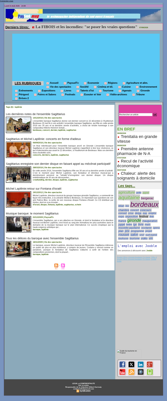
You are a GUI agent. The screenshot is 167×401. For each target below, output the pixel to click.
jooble (119, 261)
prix (127, 231)
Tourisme (107, 90)
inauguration (149, 220)
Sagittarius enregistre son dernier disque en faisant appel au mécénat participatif (58, 163)
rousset (123, 234)
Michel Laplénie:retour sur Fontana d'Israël (33, 188)
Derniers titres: (17, 27)
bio (127, 205)
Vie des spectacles (60, 86)
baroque (36, 229)
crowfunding (38, 180)
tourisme (135, 238)
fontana (51, 205)
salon (134, 234)
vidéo (144, 238)
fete (152, 216)
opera (156, 227)
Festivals (69, 94)
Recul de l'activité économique (135, 163)
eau (145, 213)
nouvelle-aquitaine (129, 227)
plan (120, 231)
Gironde (145, 90)
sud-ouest (151, 234)
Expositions (48, 90)
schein (78, 205)
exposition (131, 216)
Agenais (126, 90)
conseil (122, 213)
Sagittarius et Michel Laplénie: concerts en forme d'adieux (43, 139)
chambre (123, 210)
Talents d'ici (87, 90)
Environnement (148, 86)
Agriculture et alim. (137, 82)
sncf (141, 234)
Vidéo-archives (118, 94)
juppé (121, 224)
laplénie (61, 130)
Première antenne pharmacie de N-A (135, 151)
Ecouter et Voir (92, 94)
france (122, 220)
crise (131, 213)
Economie (93, 82)
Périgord (23, 94)
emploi (152, 213)
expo (121, 216)
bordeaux (37, 130)
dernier (54, 130)
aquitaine (129, 197)
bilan (121, 205)
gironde (134, 220)
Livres (67, 90)
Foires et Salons (46, 94)
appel (146, 192)
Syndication (85, 391)
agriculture (126, 192)
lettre (129, 224)
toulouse (123, 238)
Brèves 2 (23, 98)
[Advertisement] (86, 56)
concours (145, 210)
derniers (46, 155)
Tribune (140, 94)
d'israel (36, 205)
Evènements (25, 90)
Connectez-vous (6, 1)
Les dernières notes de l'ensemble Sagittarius (35, 114)
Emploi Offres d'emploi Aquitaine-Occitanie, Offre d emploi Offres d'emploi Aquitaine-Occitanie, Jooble (137, 258)
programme (137, 231)
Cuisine (126, 86)
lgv (135, 224)
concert (46, 130)
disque (56, 180)
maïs (147, 224)
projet (148, 231)
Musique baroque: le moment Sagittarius (32, 213)
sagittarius (71, 130)
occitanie (146, 227)
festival (143, 216)
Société (84, 86)
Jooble (149, 250)
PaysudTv (73, 82)
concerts (37, 155)
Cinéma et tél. (105, 86)
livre (141, 224)
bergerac (147, 198)
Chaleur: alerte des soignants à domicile (136, 175)
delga (138, 213)
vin (151, 238)
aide (138, 192)
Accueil (53, 82)
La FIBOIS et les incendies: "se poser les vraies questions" (86, 27)
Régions (112, 82)
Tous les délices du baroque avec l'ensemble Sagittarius (42, 238)
